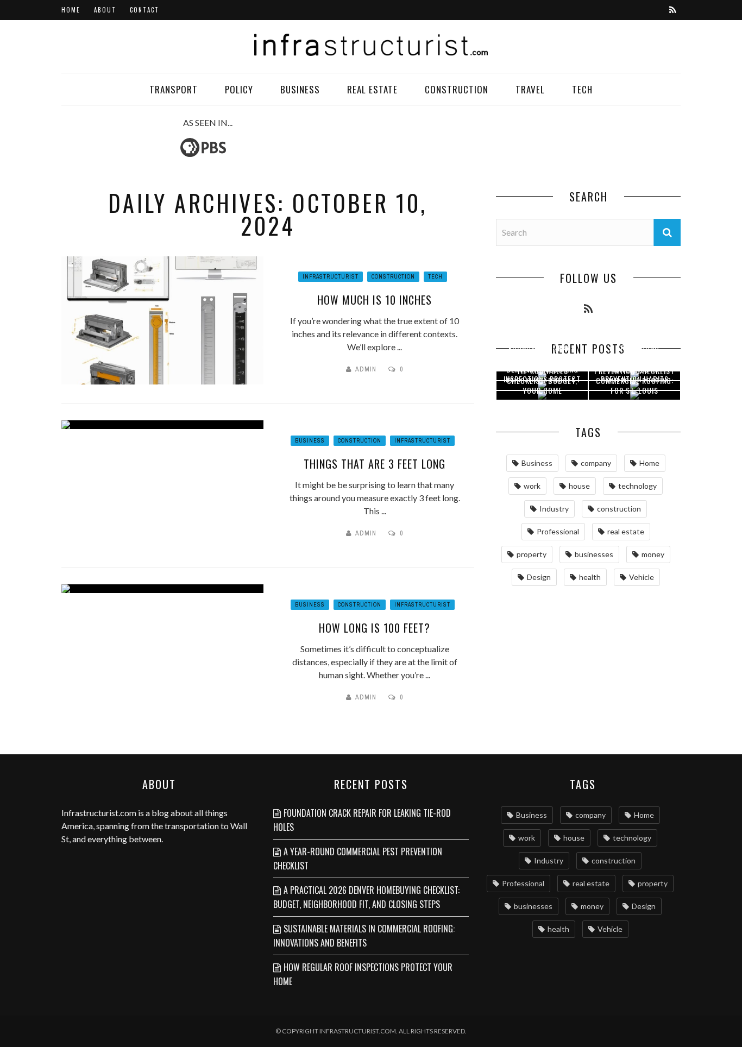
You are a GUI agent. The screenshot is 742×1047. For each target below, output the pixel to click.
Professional (558, 531)
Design (539, 577)
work (532, 485)
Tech (582, 89)
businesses (594, 554)
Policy (239, 89)
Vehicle (641, 577)
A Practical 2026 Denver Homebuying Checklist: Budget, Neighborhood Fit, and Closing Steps (366, 897)
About (105, 9)
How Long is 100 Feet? (374, 628)
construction (619, 508)
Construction (456, 89)
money (653, 554)
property (531, 554)
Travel (530, 89)
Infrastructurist (331, 276)
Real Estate (372, 89)
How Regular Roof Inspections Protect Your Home (542, 379)
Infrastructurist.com (98, 813)
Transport (173, 89)
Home (70, 9)
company (596, 463)
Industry (554, 508)
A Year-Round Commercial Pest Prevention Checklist (357, 858)
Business (300, 89)
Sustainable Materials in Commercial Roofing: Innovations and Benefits (364, 935)
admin (365, 369)
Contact (144, 9)
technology (637, 485)
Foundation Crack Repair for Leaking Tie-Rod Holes (362, 820)
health (590, 577)
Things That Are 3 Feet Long (374, 464)
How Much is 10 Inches (374, 300)
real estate (625, 531)
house (579, 485)
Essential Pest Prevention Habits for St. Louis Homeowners (635, 384)
